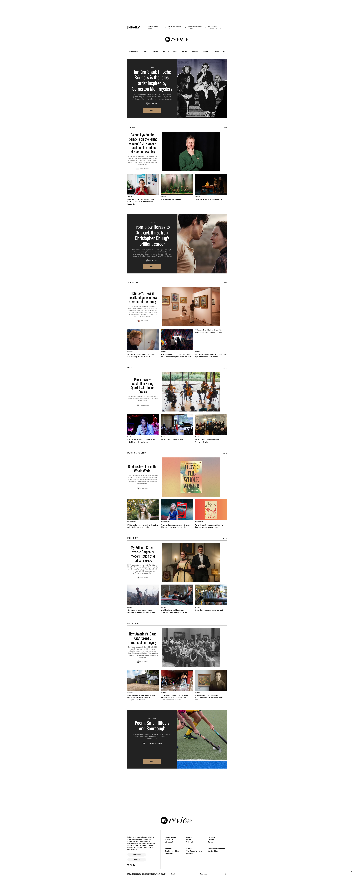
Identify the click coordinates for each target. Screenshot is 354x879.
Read (152, 110)
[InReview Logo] (177, 39)
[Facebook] (128, 865)
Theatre (184, 51)
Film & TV (166, 51)
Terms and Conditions (216, 849)
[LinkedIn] (134, 865)
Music (175, 51)
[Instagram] (131, 865)
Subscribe (206, 51)
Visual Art (195, 51)
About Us (168, 849)
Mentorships (213, 851)
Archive (189, 849)
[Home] (137, 27)
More (225, 128)
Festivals (155, 51)
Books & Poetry (133, 51)
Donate (216, 51)
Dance (145, 51)
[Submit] (225, 874)
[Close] (351, 871)
